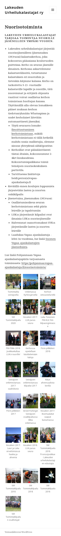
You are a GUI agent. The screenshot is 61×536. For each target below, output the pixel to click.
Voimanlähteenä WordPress (18, 532)
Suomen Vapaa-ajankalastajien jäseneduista (34, 243)
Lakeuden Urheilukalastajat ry (24, 10)
